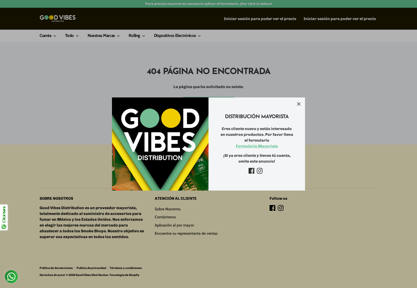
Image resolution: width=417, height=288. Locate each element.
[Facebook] (251, 171)
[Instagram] (260, 171)
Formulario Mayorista (257, 146)
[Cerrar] (298, 103)
